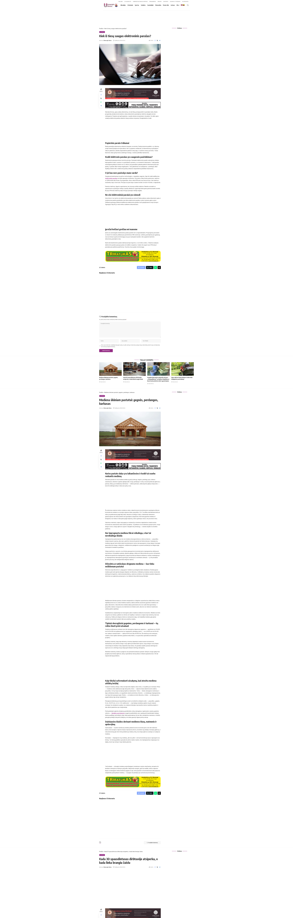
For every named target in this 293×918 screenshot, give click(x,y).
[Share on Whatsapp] (101, 102)
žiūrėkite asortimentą (118, 713)
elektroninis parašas (111, 178)
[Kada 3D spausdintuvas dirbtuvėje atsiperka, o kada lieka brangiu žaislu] (134, 369)
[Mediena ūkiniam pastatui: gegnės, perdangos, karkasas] (110, 369)
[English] (182, 5)
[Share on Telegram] (160, 40)
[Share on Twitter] (157, 40)
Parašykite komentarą (153, 842)
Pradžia (101, 28)
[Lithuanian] (184, 5)
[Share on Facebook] (155, 40)
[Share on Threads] (159, 267)
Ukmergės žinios (107, 40)
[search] (188, 5)
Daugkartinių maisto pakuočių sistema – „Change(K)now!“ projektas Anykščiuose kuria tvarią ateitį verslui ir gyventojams (158, 379)
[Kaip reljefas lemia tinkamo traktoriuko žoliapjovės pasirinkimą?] (182, 369)
